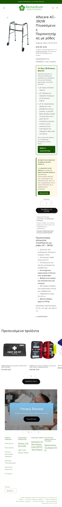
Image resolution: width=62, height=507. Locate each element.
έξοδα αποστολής (41, 51)
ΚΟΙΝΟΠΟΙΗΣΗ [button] (42, 316)
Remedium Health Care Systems (34, 497)
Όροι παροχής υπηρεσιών (23, 501)
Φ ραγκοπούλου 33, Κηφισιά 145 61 (51, 447)
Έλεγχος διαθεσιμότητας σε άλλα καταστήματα (45, 231)
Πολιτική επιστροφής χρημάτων (34, 499)
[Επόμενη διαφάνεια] (35, 432)
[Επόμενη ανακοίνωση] (58, 2)
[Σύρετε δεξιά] (35, 376)
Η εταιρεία (8, 473)
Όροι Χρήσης (9, 448)
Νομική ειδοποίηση (51, 501)
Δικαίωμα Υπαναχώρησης (10, 462)
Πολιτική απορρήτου (51, 499)
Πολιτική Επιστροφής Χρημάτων (9, 454)
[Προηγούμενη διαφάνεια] (23, 432)
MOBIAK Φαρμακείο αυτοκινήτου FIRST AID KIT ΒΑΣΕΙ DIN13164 (14, 366)
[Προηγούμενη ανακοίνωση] (3, 2)
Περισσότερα (31, 419)
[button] (4, 8)
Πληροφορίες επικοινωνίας (49, 503)
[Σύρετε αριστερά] (27, 376)
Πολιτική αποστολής (38, 501)
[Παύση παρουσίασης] (39, 432)
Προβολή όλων (31, 381)
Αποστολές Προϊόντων (8, 468)
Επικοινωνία (44, 193)
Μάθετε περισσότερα (45, 149)
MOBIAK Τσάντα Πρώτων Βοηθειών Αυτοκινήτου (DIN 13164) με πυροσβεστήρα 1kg (43, 366)
